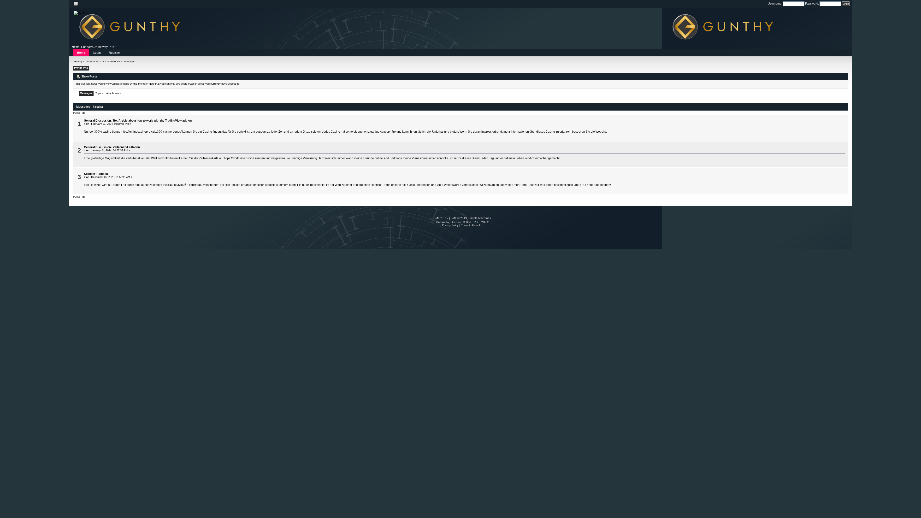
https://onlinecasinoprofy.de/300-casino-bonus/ (151, 131)
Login (97, 52)
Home (81, 52)
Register (114, 52)
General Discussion (97, 120)
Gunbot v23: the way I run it (98, 47)
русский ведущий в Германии (182, 185)
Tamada (102, 174)
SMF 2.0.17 (441, 218)
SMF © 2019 (459, 218)
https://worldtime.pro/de (239, 158)
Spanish (89, 174)
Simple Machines (479, 218)
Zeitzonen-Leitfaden (126, 147)
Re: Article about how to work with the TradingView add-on (152, 120)
